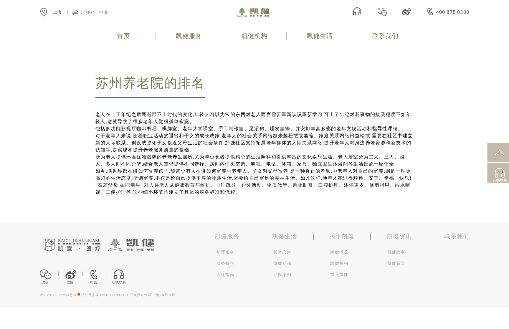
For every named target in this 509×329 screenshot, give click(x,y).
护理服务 (225, 252)
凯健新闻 (396, 264)
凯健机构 (255, 36)
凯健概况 (339, 252)
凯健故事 (396, 252)
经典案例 (282, 275)
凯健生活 (320, 36)
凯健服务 (189, 36)
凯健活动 (282, 264)
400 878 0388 (452, 12)
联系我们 (385, 36)
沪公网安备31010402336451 (105, 295)
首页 (123, 36)
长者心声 (282, 252)
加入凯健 (339, 275)
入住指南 (225, 275)
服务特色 (225, 264)
